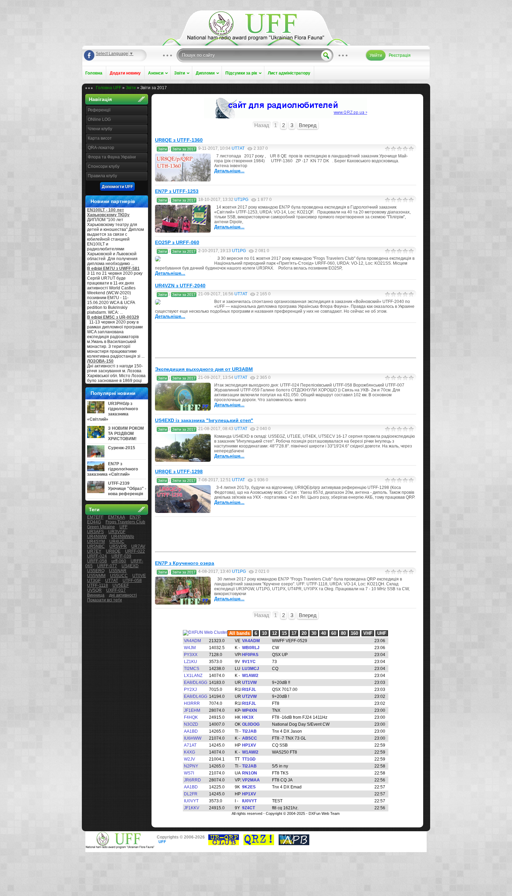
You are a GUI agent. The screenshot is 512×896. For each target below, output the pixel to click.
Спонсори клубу (103, 166)
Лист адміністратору (289, 73)
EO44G (94, 522)
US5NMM (96, 575)
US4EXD (130, 565)
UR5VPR (118, 546)
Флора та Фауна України (112, 157)
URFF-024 (97, 556)
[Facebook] (89, 55)
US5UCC (119, 575)
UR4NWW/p (122, 536)
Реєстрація (400, 55)
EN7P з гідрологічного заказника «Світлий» (112, 469)
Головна (93, 73)
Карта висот (100, 138)
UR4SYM (96, 541)
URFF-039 (121, 556)
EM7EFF (95, 517)
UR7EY (94, 551)
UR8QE (113, 551)
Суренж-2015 (121, 447)
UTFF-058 (132, 580)
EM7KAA (116, 517)
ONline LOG (99, 119)
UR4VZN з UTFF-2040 (180, 285)
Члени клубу (100, 128)
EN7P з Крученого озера (184, 563)
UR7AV (138, 546)
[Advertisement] (285, 340)
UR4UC (116, 541)
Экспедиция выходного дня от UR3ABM (204, 369)
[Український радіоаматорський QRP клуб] (223, 843)
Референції (99, 110)
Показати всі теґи (104, 600)
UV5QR (94, 590)
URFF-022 (135, 551)
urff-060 (118, 561)
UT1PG (241, 199)
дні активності (123, 595)
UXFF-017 (116, 590)
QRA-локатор (101, 147)
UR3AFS (95, 531)
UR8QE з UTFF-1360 (179, 140)
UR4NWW (97, 536)
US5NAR (117, 570)
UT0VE (139, 575)
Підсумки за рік (241, 73)
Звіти (179, 73)
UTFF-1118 (97, 585)
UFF (123, 526)
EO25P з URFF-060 (177, 242)
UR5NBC (96, 546)
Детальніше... (229, 170)
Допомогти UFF (117, 186)
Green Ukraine (101, 526)
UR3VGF (116, 531)
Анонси (155, 73)
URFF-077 (107, 565)
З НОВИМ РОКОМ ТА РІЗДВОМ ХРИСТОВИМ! (126, 433)
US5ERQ (95, 570)
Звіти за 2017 (183, 149)
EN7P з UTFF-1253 (177, 191)
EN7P (135, 517)
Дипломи (205, 73)
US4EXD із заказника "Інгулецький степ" (204, 420)
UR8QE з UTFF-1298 (179, 471)
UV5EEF (121, 585)
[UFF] (256, 39)
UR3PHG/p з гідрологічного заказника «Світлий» (112, 411)
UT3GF (94, 580)
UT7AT (111, 580)
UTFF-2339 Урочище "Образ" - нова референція (127, 488)
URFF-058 (97, 561)
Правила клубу (102, 175)
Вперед (308, 125)
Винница (95, 595)
